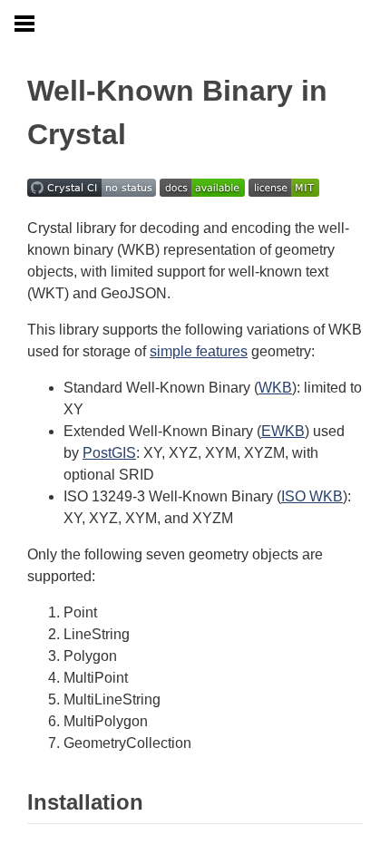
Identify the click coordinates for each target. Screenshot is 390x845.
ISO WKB (312, 496)
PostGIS (109, 453)
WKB (275, 387)
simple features (199, 351)
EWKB (283, 431)
